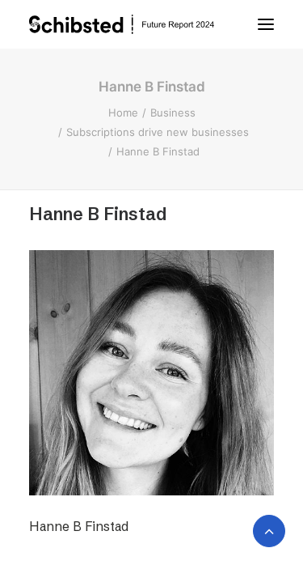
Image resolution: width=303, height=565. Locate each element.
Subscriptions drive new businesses (157, 131)
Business (173, 112)
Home (123, 112)
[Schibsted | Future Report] (137, 24)
